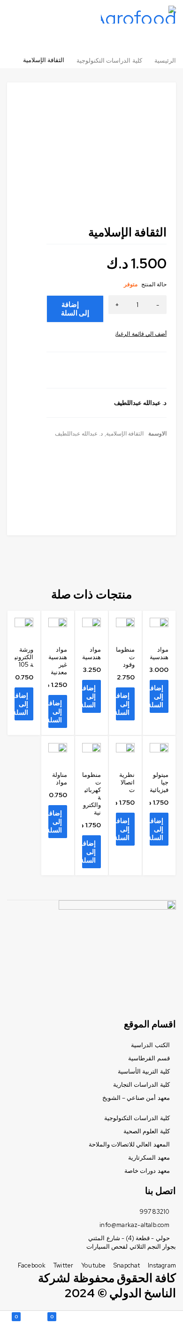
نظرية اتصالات (127, 782)
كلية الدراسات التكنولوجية (109, 60)
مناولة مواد (59, 778)
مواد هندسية (159, 653)
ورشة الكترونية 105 (24, 657)
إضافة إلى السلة (75, 309)
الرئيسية (165, 60)
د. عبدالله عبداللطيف (79, 433)
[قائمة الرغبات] (141, 334)
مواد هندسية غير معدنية (57, 661)
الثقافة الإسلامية (125, 433)
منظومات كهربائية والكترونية (91, 793)
